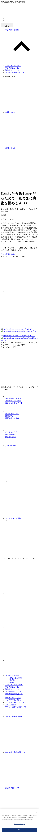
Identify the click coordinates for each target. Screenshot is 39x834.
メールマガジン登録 (13, 518)
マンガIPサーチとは (13, 698)
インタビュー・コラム (14, 685)
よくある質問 (10, 705)
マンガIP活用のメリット (14, 702)
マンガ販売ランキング (14, 691)
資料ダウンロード (12, 70)
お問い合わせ (10, 446)
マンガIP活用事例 (12, 30)
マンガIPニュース (12, 68)
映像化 (12, 682)
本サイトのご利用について (15, 707)
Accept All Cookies (19, 830)
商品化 (12, 680)
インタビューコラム (13, 66)
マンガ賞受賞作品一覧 (14, 694)
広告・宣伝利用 (16, 678)
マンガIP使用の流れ (8, 254)
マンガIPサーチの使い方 (14, 72)
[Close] (36, 812)
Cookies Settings (19, 824)
